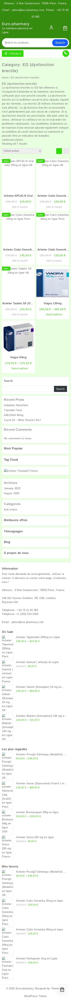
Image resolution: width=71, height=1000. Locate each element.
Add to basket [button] (20, 207)
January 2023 (12, 488)
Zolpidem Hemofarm (16, 405)
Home (5, 77)
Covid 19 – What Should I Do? (22, 420)
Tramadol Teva (13, 410)
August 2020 (11, 493)
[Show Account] (51, 28)
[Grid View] (59, 151)
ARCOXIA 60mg (13, 415)
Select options (54, 314)
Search (60, 42)
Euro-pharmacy (16, 24)
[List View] (66, 151)
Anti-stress (10, 509)
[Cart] (65, 28)
